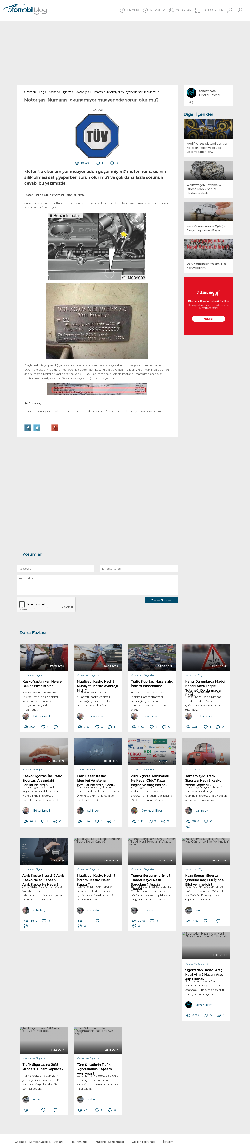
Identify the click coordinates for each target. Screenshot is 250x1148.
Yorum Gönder (161, 600)
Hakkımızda (79, 1142)
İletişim (168, 1142)
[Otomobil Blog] (25, 10)
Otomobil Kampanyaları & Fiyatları (39, 1142)
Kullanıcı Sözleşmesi (109, 1142)
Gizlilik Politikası (143, 1142)
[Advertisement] (125, 53)
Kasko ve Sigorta (33, 675)
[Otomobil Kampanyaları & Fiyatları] (208, 306)
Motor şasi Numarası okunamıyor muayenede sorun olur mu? (91, 100)
